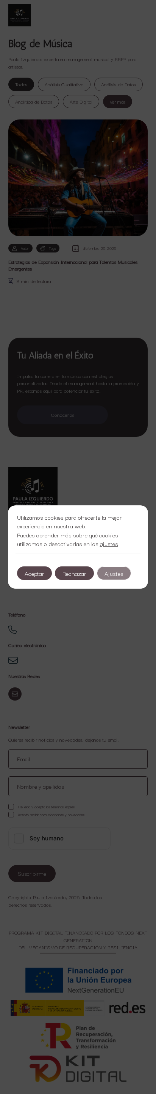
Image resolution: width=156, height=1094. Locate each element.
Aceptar (34, 573)
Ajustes (114, 573)
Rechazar (74, 573)
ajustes (109, 543)
